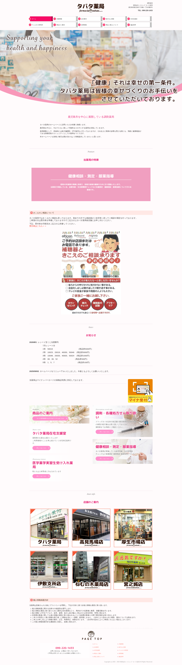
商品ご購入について (112, 25)
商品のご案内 (61, 25)
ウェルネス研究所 (37, 25)
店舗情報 (59, 19)
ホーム (34, 19)
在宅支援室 (133, 19)
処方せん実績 (110, 19)
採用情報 (84, 25)
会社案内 (84, 19)
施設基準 (133, 25)
